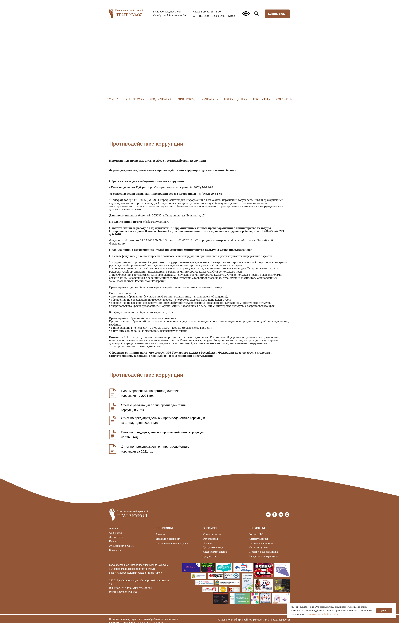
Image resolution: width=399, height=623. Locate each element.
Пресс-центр (234, 99)
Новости (114, 541)
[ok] (274, 516)
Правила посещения (168, 538)
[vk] (268, 516)
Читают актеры (258, 538)
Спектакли (115, 532)
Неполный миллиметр (262, 543)
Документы (209, 556)
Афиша (113, 99)
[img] (111, 13)
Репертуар (133, 99)
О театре (209, 99)
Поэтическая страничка (263, 551)
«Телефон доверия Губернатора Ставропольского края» (148, 187)
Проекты (260, 99)
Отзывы (207, 543)
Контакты (284, 99)
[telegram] (281, 516)
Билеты (160, 534)
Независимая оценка (215, 551)
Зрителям (186, 99)
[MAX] (287, 516)
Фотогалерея (210, 538)
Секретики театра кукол (263, 556)
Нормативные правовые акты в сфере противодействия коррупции (157, 160)
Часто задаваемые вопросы (172, 543)
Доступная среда (213, 547)
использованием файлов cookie (322, 614)
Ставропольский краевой (129, 10)
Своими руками (258, 547)
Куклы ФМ (256, 534)
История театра (212, 534)
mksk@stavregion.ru (156, 221)
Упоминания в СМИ (121, 545)
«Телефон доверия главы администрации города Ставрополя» (153, 193)
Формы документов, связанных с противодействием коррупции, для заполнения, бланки (173, 170)
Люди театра (160, 99)
